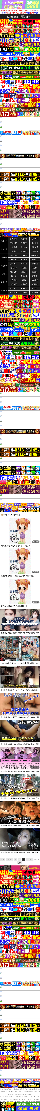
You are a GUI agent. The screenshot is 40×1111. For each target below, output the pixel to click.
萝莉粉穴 (24, 284)
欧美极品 (24, 243)
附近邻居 (13, 255)
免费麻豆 (13, 284)
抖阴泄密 (34, 284)
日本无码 (34, 239)
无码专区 (4, 282)
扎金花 (24, 268)
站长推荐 (4, 257)
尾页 (19, 863)
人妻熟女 (13, 251)
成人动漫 (34, 243)
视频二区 (4, 249)
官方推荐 (4, 266)
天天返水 (34, 268)
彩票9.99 (13, 268)
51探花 (34, 272)
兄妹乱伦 (24, 288)
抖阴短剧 (24, 292)
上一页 (9, 860)
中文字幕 (24, 247)
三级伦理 (13, 247)
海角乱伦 (34, 280)
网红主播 (24, 239)
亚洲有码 (13, 243)
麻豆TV (24, 272)
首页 (2, 860)
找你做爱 (34, 255)
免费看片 (13, 280)
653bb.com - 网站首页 (19, 16)
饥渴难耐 (24, 255)
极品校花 (13, 292)
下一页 (29, 860)
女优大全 (24, 276)
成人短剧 (34, 288)
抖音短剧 (13, 272)
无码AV (4, 274)
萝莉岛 (34, 276)
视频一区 (4, 241)
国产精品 (13, 239)
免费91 (24, 280)
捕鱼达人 (13, 264)
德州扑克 (34, 264)
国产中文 (13, 288)
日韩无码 (34, 292)
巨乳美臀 (34, 247)
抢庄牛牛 (24, 264)
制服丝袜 (24, 251)
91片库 (13, 276)
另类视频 (34, 251)
